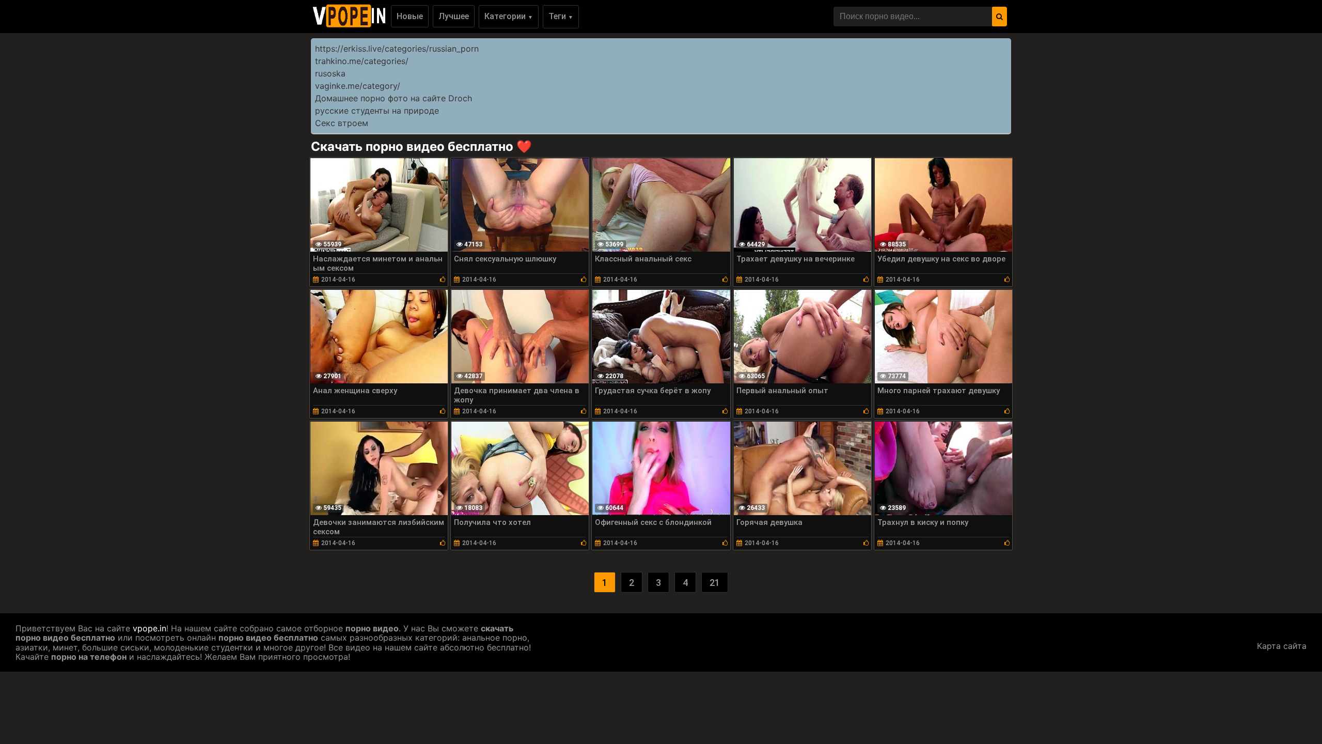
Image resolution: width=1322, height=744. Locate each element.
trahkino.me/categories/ (361, 61)
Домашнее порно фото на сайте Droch (393, 98)
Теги (560, 16)
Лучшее (453, 16)
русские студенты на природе (377, 110)
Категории (508, 16)
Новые (410, 16)
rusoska (330, 73)
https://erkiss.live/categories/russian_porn (397, 48)
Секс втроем (341, 123)
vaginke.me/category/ (357, 86)
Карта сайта (1282, 646)
